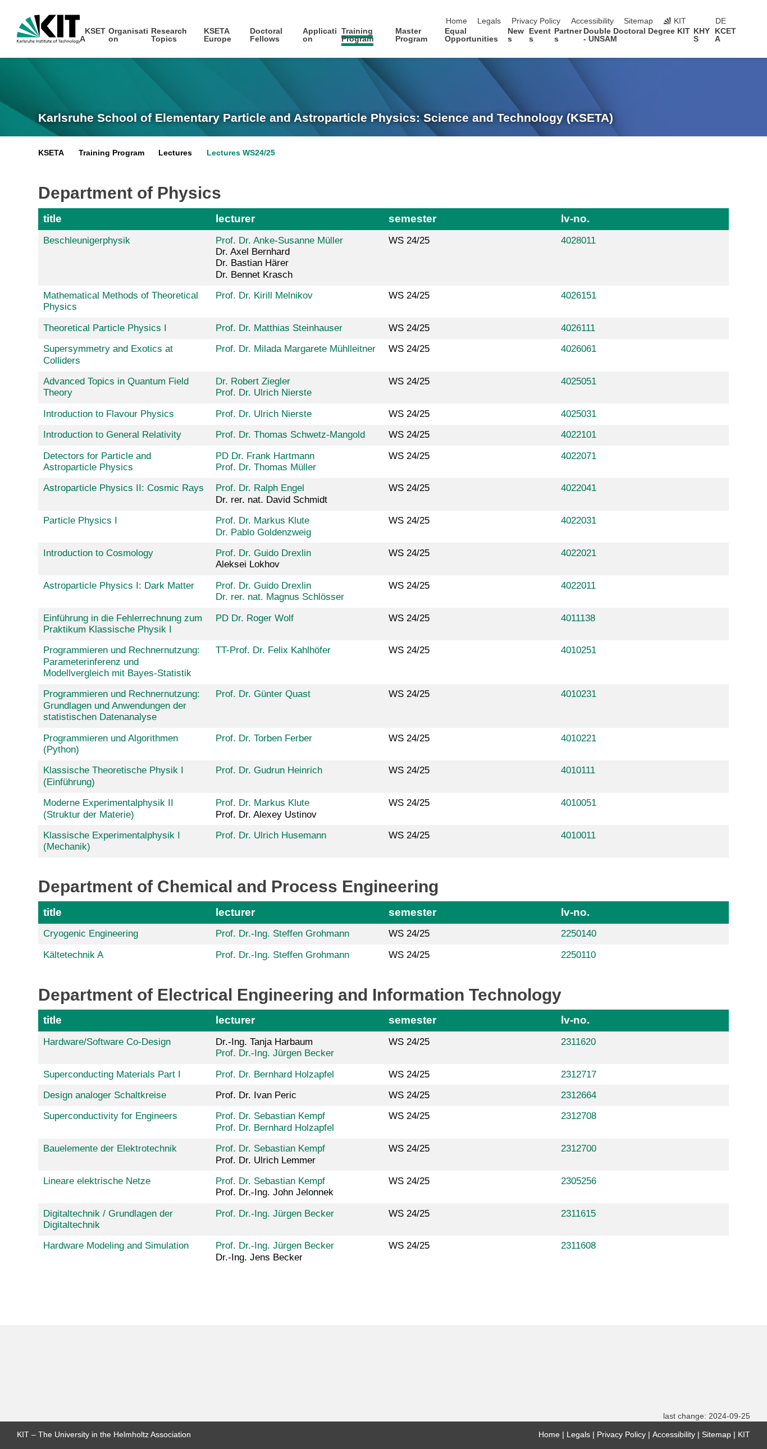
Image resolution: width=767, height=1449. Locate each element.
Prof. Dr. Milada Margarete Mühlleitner (296, 348)
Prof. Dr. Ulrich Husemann (271, 835)
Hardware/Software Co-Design (107, 1042)
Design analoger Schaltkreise (104, 1095)
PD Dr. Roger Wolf (255, 618)
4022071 (578, 456)
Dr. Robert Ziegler (253, 381)
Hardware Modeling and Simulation (116, 1245)
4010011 (578, 835)
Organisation (128, 35)
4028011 (578, 240)
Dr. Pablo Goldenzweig (263, 532)
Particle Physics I (80, 520)
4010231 (578, 694)
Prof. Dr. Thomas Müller (266, 467)
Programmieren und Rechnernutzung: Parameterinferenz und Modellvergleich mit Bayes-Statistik (121, 661)
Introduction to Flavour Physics (108, 414)
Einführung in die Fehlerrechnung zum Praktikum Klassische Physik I (122, 624)
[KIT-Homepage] (48, 29)
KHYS (701, 35)
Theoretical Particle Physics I (105, 328)
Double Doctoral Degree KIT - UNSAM (636, 35)
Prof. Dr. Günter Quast (263, 694)
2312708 (578, 1116)
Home (456, 21)
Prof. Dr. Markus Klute (262, 520)
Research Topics (169, 35)
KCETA (725, 35)
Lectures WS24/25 (241, 153)
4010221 (578, 738)
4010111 (578, 770)
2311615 (578, 1213)
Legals (489, 21)
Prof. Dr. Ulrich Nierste (264, 392)
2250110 (578, 955)
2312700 (578, 1148)
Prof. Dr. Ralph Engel (260, 488)
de (720, 21)
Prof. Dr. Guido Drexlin (263, 553)
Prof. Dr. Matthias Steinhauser (279, 328)
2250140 (578, 933)
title (52, 218)
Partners (568, 35)
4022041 (578, 488)
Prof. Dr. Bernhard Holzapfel (275, 1074)
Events (540, 35)
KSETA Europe (217, 35)
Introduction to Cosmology (98, 553)
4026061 (578, 348)
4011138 (578, 618)
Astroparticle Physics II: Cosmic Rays (123, 488)
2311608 (578, 1245)
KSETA (93, 35)
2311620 (578, 1042)
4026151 (578, 295)
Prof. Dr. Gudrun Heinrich (269, 770)
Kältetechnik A (73, 955)
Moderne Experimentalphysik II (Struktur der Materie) (108, 808)
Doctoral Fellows (266, 35)
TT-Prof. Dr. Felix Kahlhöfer (273, 650)
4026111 (578, 328)
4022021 (578, 553)
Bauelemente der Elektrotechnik (110, 1148)
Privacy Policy (536, 21)
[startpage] (746, 38)
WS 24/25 (409, 240)
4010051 (578, 802)
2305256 (578, 1181)
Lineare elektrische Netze (96, 1181)
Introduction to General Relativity (112, 434)
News (516, 35)
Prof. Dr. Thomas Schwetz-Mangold (290, 434)
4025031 (578, 414)
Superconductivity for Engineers (110, 1116)
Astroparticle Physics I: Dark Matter (118, 585)
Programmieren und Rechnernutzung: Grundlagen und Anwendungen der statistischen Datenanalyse (121, 705)
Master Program (411, 35)
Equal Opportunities (471, 35)
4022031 (578, 520)
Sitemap (638, 21)
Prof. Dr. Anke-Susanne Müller (279, 240)
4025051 (578, 381)
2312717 (578, 1074)
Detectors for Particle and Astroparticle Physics (97, 462)
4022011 (578, 585)
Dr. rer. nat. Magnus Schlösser (280, 596)
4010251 (578, 650)
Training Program (357, 35)
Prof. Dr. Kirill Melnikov (264, 295)
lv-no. (575, 218)
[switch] (746, 21)
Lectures (175, 153)
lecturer (235, 218)
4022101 (578, 434)
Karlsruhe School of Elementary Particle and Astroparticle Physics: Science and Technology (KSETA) (325, 118)
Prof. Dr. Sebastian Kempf (270, 1116)
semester (412, 218)
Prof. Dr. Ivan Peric (256, 1095)
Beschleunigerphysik (86, 240)
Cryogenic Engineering (90, 933)
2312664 (578, 1095)
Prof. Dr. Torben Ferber (264, 738)
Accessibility (592, 21)
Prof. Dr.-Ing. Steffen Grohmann (282, 933)
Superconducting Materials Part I (112, 1074)
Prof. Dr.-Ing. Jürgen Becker (275, 1053)
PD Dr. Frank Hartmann (265, 456)
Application (320, 35)
